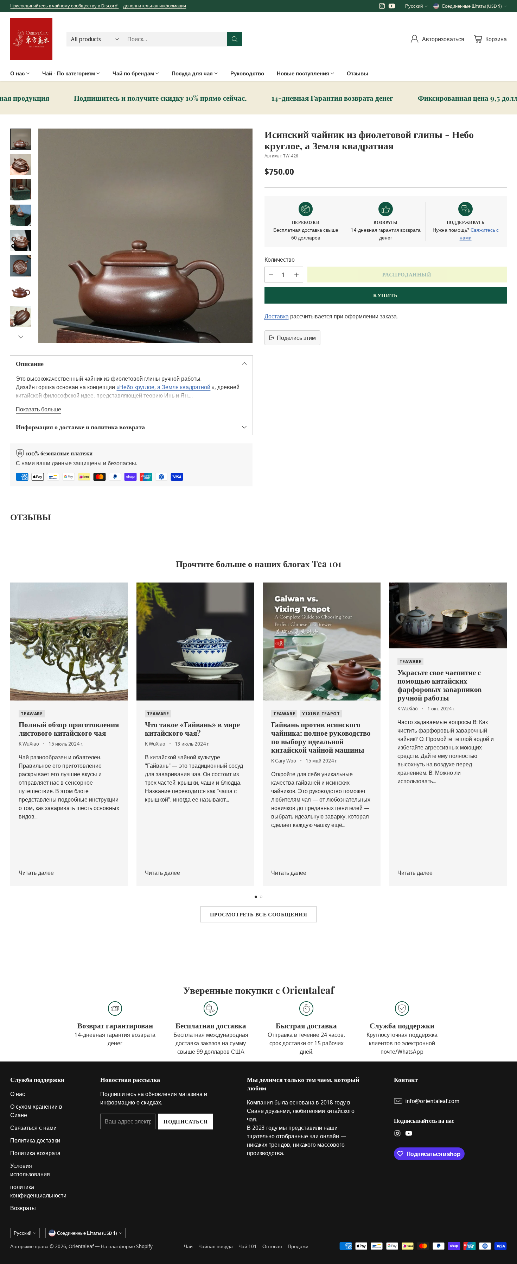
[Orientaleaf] (31, 39)
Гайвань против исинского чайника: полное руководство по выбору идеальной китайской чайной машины (321, 736)
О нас (17, 1094)
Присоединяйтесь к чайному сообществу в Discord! (64, 5)
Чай (188, 1246)
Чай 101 (247, 1246)
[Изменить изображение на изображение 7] (20, 291)
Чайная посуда (215, 1246)
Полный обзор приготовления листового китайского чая (69, 728)
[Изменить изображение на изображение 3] (20, 189)
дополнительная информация (154, 6)
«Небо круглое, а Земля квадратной (163, 387)
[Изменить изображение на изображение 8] (20, 316)
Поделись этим (296, 338)
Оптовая (272, 1246)
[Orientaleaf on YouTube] (391, 7)
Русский (414, 6)
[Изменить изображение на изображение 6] (20, 265)
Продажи (298, 1246)
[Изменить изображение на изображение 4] (20, 215)
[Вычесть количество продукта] (271, 274)
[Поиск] (234, 39)
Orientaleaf (81, 1246)
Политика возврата (35, 1153)
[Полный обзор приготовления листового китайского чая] (69, 642)
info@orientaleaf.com (432, 1101)
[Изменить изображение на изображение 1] (20, 139)
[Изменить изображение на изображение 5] (20, 240)
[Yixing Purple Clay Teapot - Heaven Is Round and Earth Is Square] (145, 236)
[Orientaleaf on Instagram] (381, 7)
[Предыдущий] (12, 734)
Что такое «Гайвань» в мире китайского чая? (192, 728)
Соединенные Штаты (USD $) (472, 6)
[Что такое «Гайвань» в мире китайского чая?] (195, 642)
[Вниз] (20, 336)
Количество (279, 259)
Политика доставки (35, 1140)
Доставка (276, 316)
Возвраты (23, 1208)
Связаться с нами (33, 1128)
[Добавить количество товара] (296, 274)
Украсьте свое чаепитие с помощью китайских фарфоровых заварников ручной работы (439, 684)
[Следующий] (504, 734)
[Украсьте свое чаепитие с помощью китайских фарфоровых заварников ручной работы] (448, 615)
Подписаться (186, 1121)
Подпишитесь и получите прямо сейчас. (110, 98)
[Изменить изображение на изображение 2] (20, 164)
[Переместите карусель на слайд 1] (256, 897)
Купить (385, 295)
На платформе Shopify (127, 1246)
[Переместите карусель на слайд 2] (261, 897)
